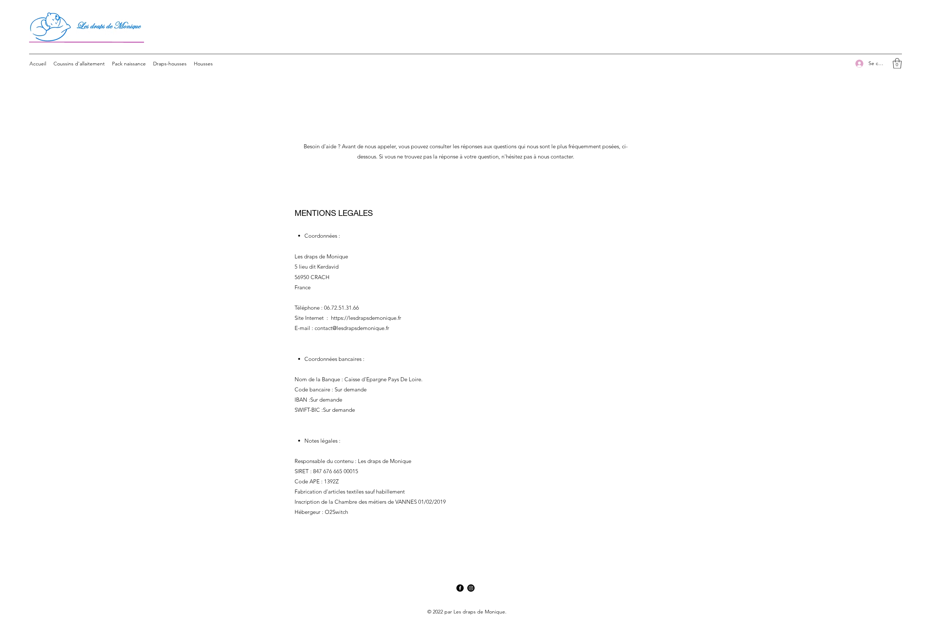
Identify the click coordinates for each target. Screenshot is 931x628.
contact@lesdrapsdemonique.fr (352, 328)
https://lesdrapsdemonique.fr (366, 317)
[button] (897, 63)
